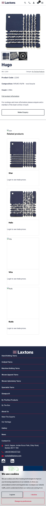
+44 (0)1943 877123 (12, 452)
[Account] (34, 2)
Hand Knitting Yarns (9, 356)
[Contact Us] (29, 2)
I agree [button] (12, 495)
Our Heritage (6, 422)
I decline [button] (34, 495)
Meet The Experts (8, 417)
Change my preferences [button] (23, 501)
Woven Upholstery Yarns (11, 381)
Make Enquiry (23, 112)
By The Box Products (38, 71)
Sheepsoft (6, 394)
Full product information (10, 96)
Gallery (4, 428)
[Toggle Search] (25, 2)
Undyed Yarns (7, 362)
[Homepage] (8, 3)
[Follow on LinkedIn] (15, 461)
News (4, 435)
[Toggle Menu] (42, 2)
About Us (5, 412)
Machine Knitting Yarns (11, 368)
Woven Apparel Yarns (10, 375)
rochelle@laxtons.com (13, 456)
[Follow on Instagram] (6, 461)
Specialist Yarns (8, 387)
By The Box (6, 405)
